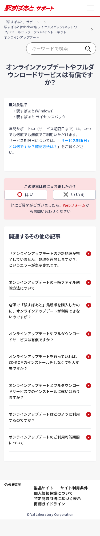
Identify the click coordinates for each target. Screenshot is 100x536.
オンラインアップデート (21, 37)
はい (29, 194)
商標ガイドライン (49, 503)
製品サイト (44, 487)
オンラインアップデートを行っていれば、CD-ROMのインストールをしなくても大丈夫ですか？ (44, 362)
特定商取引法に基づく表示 (57, 498)
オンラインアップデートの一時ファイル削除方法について (44, 285)
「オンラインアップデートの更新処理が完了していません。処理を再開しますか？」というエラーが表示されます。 (44, 259)
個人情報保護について (53, 493)
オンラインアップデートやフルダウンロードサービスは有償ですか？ (44, 336)
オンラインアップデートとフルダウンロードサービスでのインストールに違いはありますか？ (44, 391)
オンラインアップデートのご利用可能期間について (44, 439)
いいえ (78, 194)
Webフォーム (74, 205)
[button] (90, 8)
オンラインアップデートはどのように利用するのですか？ (44, 417)
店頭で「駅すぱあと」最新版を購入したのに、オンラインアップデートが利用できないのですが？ (44, 310)
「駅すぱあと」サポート (21, 21)
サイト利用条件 (74, 487)
